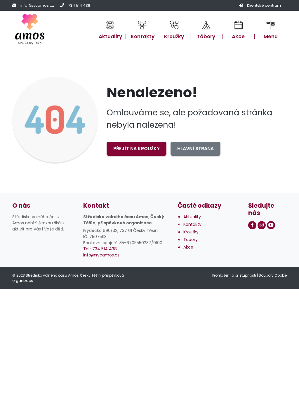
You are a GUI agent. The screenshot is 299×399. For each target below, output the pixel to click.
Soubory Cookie (273, 275)
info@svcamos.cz (37, 5)
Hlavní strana (195, 148)
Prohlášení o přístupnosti (234, 275)
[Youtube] (271, 225)
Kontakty (192, 224)
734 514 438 (79, 5)
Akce (188, 247)
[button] (271, 29)
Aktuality (192, 217)
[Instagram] (262, 225)
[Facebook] (252, 225)
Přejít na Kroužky (136, 148)
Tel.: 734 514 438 (100, 249)
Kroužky (191, 232)
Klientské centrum (264, 5)
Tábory (190, 239)
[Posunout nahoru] (286, 386)
